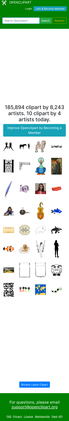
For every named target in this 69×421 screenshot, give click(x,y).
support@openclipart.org (35, 407)
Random (60, 20)
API (60, 416)
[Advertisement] (34, 68)
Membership (42, 416)
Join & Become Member (50, 8)
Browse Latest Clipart (34, 384)
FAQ (9, 416)
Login (28, 8)
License (28, 416)
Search (45, 20)
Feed (54, 416)
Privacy (17, 416)
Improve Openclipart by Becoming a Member (34, 130)
